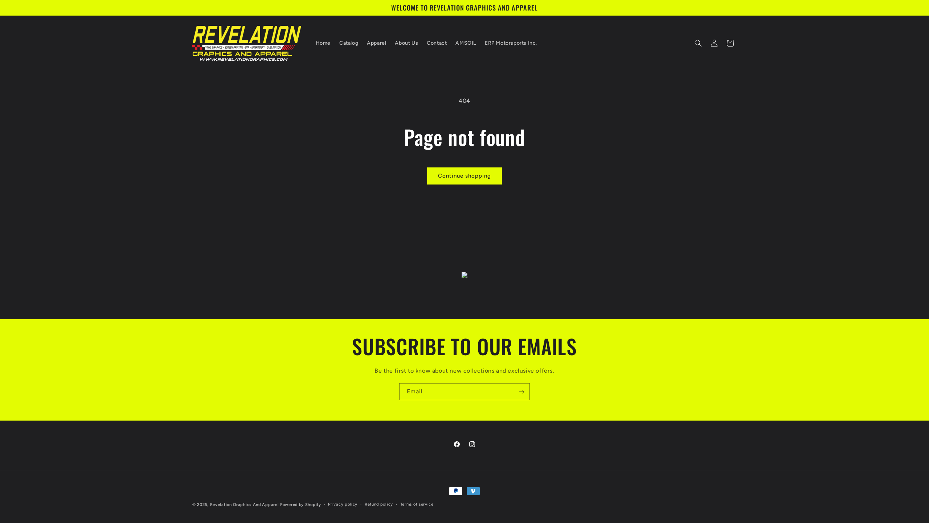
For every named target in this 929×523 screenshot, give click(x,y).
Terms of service (417, 504)
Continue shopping (464, 176)
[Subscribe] (521, 391)
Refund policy (379, 504)
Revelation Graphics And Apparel (244, 504)
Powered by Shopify (300, 504)
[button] (698, 43)
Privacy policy (342, 504)
